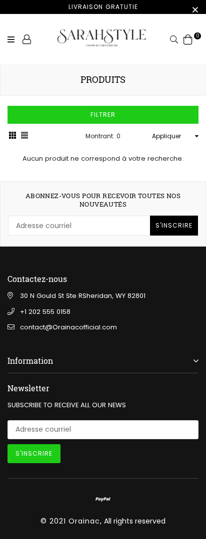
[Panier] (188, 39)
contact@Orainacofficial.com (68, 327)
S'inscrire (174, 225)
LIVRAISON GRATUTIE (103, 6)
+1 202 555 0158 (45, 311)
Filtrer (103, 114)
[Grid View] (13, 136)
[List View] (25, 136)
